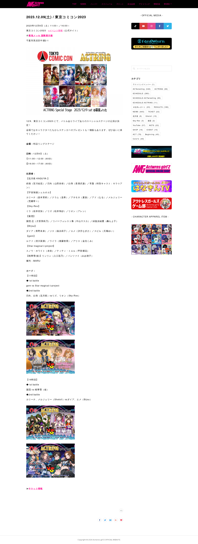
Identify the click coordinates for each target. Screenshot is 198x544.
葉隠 (151, 120)
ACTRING (161, 89)
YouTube (139, 125)
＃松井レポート (141, 107)
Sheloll (151, 116)
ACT (137, 134)
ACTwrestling (142, 89)
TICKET (154, 111)
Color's (138, 139)
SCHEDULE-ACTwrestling (147, 98)
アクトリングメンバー (143, 84)
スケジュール (107, 4)
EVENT (152, 130)
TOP (74, 4)
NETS (154, 125)
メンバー (94, 4)
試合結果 (131, 4)
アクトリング (144, 4)
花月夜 (137, 116)
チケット (120, 4)
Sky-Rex (138, 120)
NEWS (83, 4)
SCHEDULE (141, 93)
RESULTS (161, 107)
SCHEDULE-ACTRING (145, 102)
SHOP (138, 130)
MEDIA (157, 4)
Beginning (152, 134)
